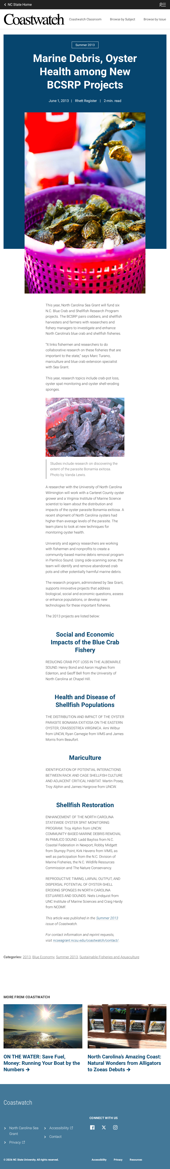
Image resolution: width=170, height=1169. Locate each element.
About (56, 19)
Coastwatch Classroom (85, 19)
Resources (136, 1159)
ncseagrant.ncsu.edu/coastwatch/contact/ (85, 940)
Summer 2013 (107, 918)
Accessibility (99, 1159)
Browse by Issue (155, 19)
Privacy (118, 1159)
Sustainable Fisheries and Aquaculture (109, 957)
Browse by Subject (122, 19)
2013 (27, 957)
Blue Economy (43, 957)
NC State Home (20, 4)
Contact (55, 1136)
